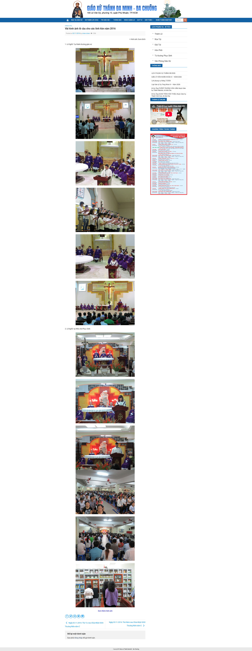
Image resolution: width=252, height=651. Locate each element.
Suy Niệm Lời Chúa (91, 20)
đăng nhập (78, 638)
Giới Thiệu (148, 20)
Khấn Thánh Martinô (164, 20)
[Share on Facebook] (67, 616)
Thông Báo (117, 20)
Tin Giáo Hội (105, 20)
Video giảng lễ (129, 20)
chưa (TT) (68, 25)
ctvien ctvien (86, 33)
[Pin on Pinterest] (78, 616)
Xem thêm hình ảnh (105, 611)
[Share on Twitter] (71, 616)
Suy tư (139, 20)
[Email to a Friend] (74, 616)
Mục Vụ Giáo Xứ (76, 20)
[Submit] (185, 20)
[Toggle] (153, 33)
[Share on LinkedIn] (82, 616)
